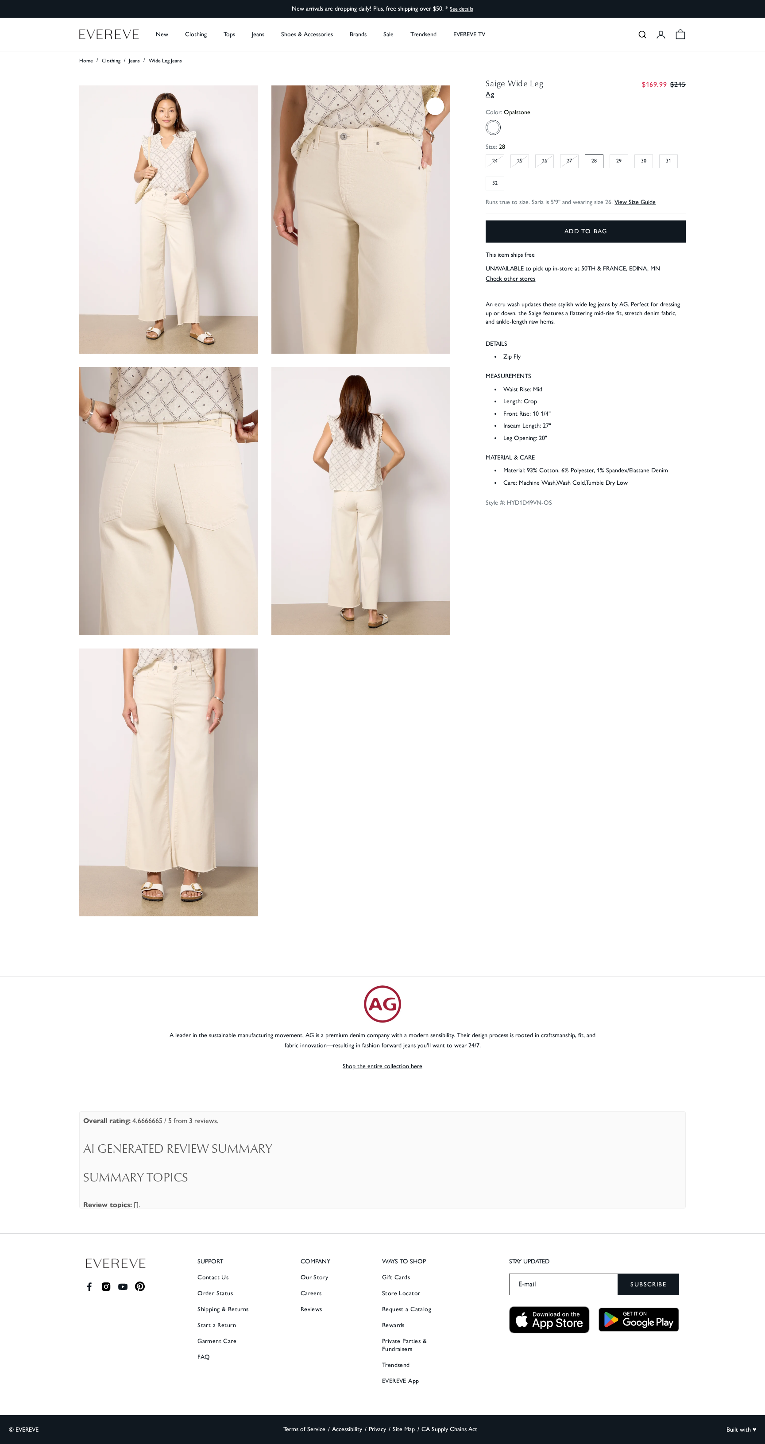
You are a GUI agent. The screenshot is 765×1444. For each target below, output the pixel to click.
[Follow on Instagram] (106, 1287)
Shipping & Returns (223, 1309)
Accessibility (347, 1429)
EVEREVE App (400, 1381)
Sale (388, 34)
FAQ (203, 1357)
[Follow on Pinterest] (140, 1287)
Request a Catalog (406, 1309)
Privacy (377, 1429)
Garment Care (216, 1341)
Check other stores (510, 278)
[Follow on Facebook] (89, 1287)
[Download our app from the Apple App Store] (549, 1319)
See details (461, 9)
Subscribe (648, 1284)
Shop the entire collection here (382, 1066)
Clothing (111, 60)
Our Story (314, 1277)
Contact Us (212, 1277)
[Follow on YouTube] (123, 1287)
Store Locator (401, 1293)
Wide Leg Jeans (165, 60)
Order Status (215, 1293)
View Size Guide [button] (635, 202)
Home (86, 60)
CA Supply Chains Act (449, 1429)
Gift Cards (396, 1277)
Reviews (311, 1309)
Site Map (404, 1429)
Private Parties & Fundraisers (404, 1345)
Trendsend (423, 34)
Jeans (134, 60)
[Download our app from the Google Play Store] (639, 1320)
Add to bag (585, 231)
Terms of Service (304, 1429)
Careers (311, 1293)
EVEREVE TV (469, 34)
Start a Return (216, 1325)
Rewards (393, 1325)
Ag (490, 94)
